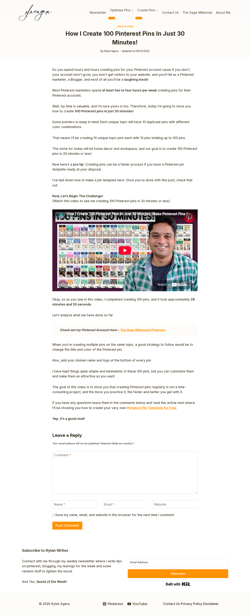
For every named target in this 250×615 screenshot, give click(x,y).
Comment (62, 455)
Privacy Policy (191, 604)
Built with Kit (178, 584)
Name (59, 504)
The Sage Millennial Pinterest (142, 330)
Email (109, 504)
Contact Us (170, 12)
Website (160, 504)
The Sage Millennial (197, 12)
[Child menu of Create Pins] (138, 18)
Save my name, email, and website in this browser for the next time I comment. (115, 515)
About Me (223, 12)
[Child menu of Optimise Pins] (111, 18)
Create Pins (125, 26)
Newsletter (98, 12)
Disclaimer (211, 604)
